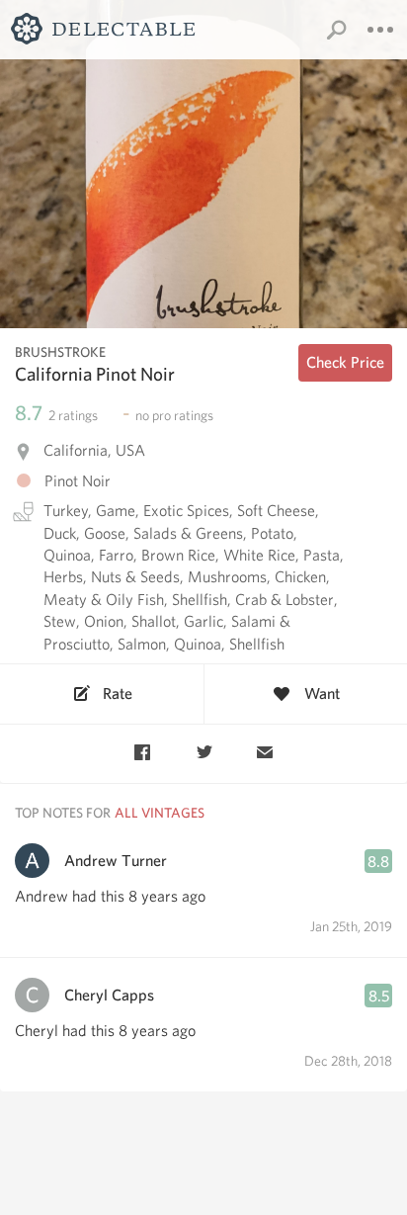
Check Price (345, 362)
